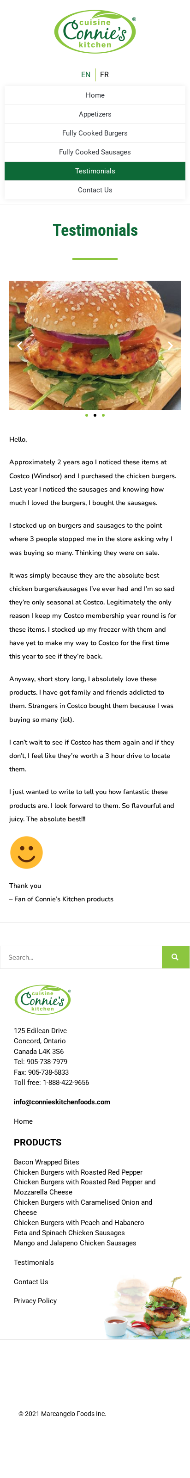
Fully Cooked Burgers (95, 133)
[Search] (176, 957)
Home (95, 95)
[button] (19, 345)
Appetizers (95, 114)
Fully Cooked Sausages (95, 152)
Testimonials (95, 171)
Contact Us (95, 190)
